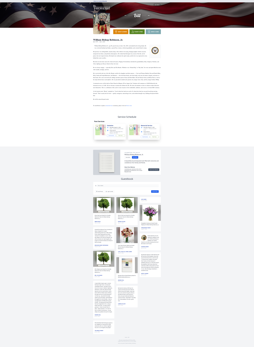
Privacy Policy (123, 341)
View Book (128, 157)
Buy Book (135, 157)
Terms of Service (131, 341)
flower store (129, 105)
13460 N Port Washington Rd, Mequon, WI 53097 (116, 132)
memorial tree (109, 105)
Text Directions (111, 135)
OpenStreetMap (128, 343)
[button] (100, 128)
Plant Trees (120, 135)
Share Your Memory (153, 169)
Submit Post (155, 191)
